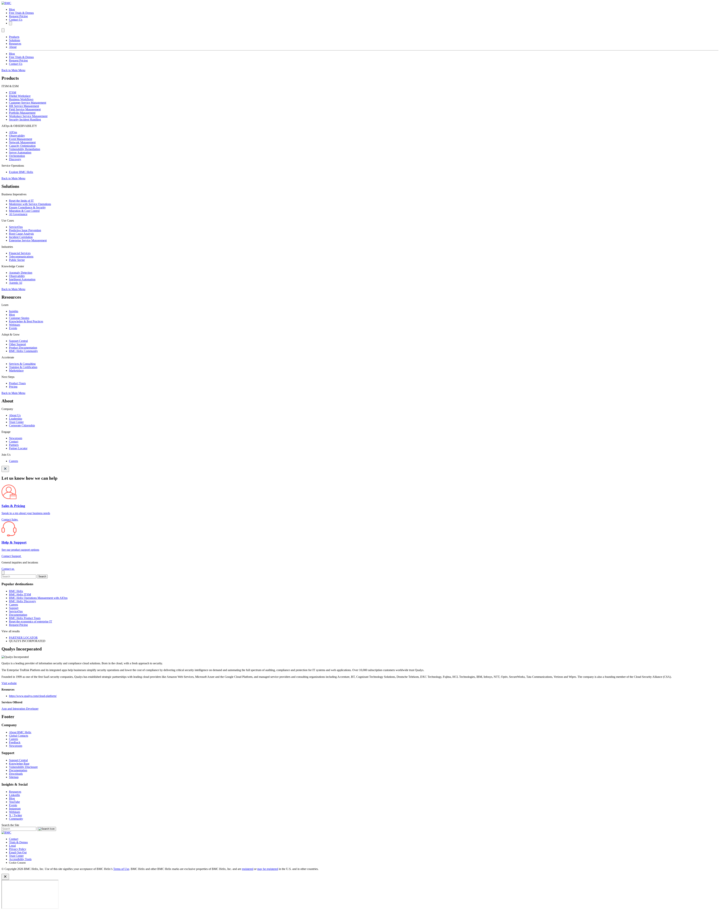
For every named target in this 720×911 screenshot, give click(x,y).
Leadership (15, 418)
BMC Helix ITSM (20, 594)
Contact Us (15, 19)
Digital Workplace (20, 95)
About (12, 47)
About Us (15, 415)
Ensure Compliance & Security (27, 207)
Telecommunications (21, 256)
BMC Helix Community (23, 351)
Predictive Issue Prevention (25, 230)
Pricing (13, 386)
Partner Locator (18, 448)
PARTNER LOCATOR (23, 637)
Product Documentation (23, 347)
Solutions (14, 40)
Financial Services (20, 253)
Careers (13, 461)
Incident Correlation (21, 237)
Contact (13, 441)
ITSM (12, 92)
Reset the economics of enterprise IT (30, 621)
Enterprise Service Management (28, 240)
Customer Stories (19, 318)
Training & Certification (23, 367)
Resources (15, 43)
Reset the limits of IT (21, 200)
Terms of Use (121, 869)
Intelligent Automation (22, 279)
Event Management (20, 139)
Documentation (18, 614)
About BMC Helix (20, 732)
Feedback (14, 742)
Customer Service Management (27, 102)
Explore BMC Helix (21, 172)
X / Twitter (15, 815)
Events (13, 328)
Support (13, 608)
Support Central (18, 340)
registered (247, 869)
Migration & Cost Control (24, 210)
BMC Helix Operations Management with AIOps (38, 597)
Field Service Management (25, 109)
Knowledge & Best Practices (26, 321)
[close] (3, 573)
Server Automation (20, 152)
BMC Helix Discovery (22, 601)
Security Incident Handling (25, 119)
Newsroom (15, 438)
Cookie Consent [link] (17, 862)
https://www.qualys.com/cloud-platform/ (33, 695)
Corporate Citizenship (22, 425)
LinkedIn (14, 795)
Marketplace (16, 370)
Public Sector (17, 259)
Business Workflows (21, 99)
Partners (14, 445)
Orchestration (17, 155)
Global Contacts (18, 735)
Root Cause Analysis (21, 233)
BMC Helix (16, 591)
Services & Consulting (22, 363)
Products (14, 36)
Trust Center (16, 422)
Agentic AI (15, 282)
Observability (17, 135)
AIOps (13, 132)
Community (16, 818)
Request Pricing (18, 16)
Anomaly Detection (20, 272)
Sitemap (14, 777)
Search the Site (10, 825)
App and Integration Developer (20, 708)
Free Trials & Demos (21, 12)
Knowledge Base (19, 763)
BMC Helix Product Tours (24, 618)
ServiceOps (16, 226)
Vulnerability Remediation (24, 149)
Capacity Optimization (22, 145)
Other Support (17, 344)
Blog (12, 9)
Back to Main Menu (13, 70)
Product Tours (17, 383)
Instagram (15, 808)
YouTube (14, 801)
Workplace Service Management (28, 116)
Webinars (14, 324)
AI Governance (18, 214)
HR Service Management (24, 106)
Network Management (22, 142)
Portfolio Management (22, 112)
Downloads (16, 773)
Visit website (9, 683)
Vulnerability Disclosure (23, 767)
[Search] (10, 23)
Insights (13, 311)
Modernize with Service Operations (30, 204)
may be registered (267, 869)
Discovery (15, 159)
